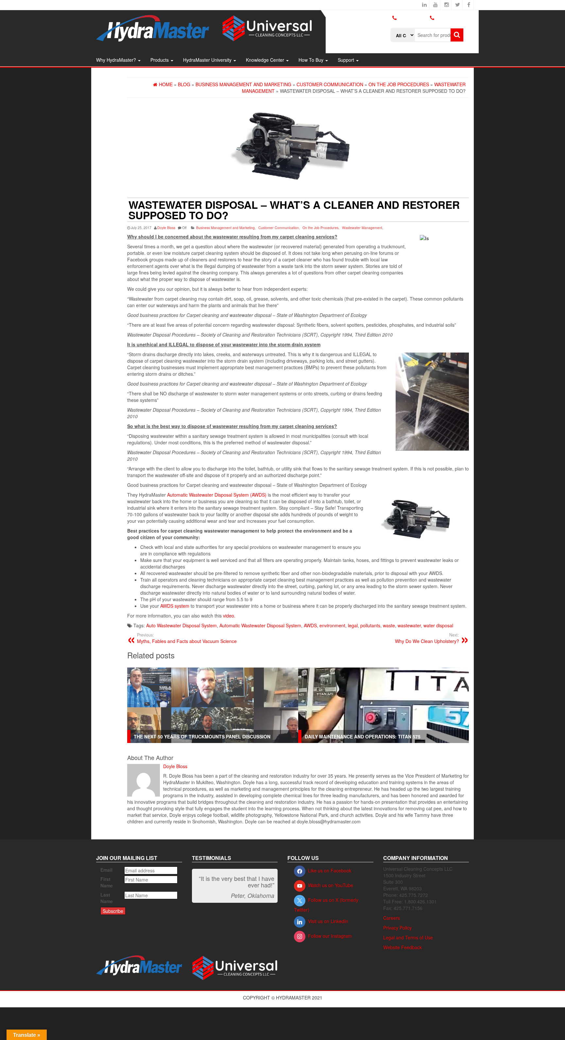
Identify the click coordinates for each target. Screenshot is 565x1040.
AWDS (310, 625)
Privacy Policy (397, 927)
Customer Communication (278, 227)
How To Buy (312, 60)
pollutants (370, 625)
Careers (391, 918)
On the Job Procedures (320, 227)
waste (389, 625)
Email (106, 870)
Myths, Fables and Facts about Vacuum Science (187, 638)
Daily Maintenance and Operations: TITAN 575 (362, 736)
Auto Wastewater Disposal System (181, 625)
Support (346, 60)
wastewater (409, 625)
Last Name (106, 897)
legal (353, 625)
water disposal (438, 625)
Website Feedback (402, 947)
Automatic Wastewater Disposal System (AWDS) (216, 494)
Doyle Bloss (166, 227)
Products (160, 60)
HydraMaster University (208, 60)
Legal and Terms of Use (408, 937)
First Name (106, 882)
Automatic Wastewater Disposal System (260, 625)
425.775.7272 (404, 23)
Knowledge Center (265, 60)
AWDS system (174, 606)
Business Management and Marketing (225, 227)
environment (332, 625)
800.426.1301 (413, 18)
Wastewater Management (362, 227)
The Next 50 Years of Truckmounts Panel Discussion (202, 736)
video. (229, 615)
